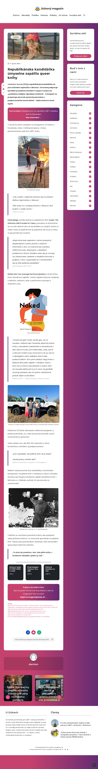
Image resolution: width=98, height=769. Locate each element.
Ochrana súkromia (35, 749)
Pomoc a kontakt (47, 749)
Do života (63, 15)
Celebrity (73, 118)
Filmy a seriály (75, 133)
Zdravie (73, 206)
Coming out (74, 123)
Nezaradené (74, 157)
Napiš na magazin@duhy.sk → (33, 597)
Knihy (72, 142)
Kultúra (73, 147)
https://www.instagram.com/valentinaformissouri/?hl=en (26, 613)
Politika (35, 15)
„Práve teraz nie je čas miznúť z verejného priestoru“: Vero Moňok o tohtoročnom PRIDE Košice (75, 735)
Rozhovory (74, 181)
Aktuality (26, 15)
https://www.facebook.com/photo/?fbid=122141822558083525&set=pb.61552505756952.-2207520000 (29, 616)
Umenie (73, 191)
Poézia (72, 162)
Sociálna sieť (75, 15)
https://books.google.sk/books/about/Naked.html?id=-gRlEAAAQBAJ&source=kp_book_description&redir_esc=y (27, 610)
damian (33, 664)
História (44, 15)
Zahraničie (74, 196)
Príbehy (53, 15)
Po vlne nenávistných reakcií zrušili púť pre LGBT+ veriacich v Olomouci (75, 724)
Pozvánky (73, 172)
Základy (73, 201)
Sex (71, 186)
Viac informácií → (33, 117)
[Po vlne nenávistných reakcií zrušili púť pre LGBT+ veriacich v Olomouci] (55, 723)
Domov (16, 15)
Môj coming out (76, 152)
